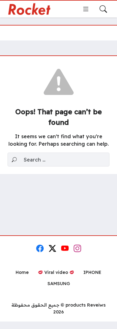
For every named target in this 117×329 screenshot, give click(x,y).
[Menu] (86, 9)
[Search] (103, 9)
